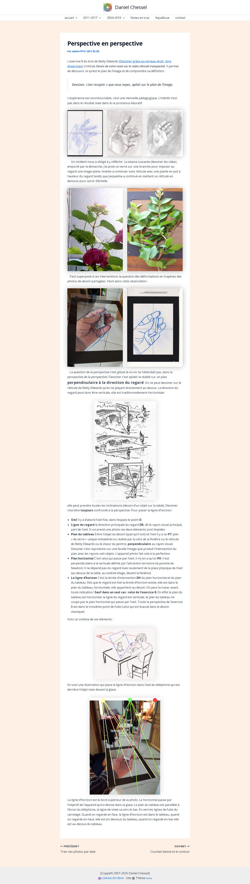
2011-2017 (90, 18)
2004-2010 (114, 18)
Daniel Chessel (131, 7)
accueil (69, 18)
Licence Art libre (113, 878)
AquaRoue (162, 18)
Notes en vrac (140, 18)
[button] (75, 18)
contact (180, 18)
